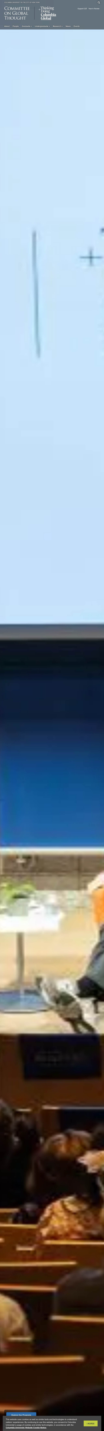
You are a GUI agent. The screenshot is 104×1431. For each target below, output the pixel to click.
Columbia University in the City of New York (22, 2)
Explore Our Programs (21, 1415)
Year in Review (93, 8)
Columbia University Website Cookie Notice (26, 1427)
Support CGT (82, 8)
